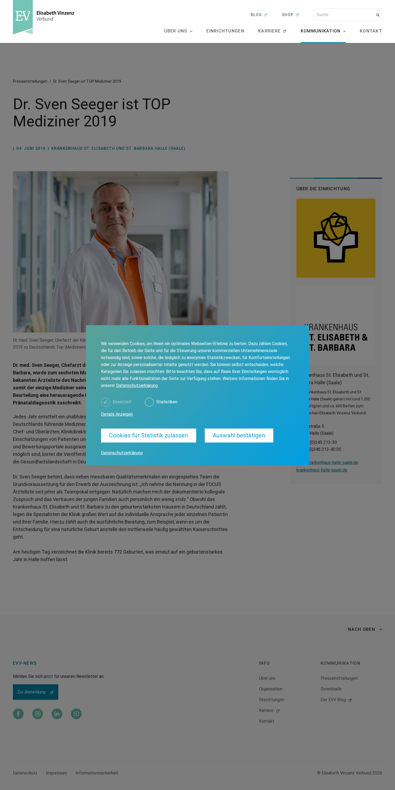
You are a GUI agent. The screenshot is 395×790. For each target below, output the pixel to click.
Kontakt (371, 31)
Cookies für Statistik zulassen (148, 435)
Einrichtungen (225, 31)
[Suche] (378, 15)
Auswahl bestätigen (239, 435)
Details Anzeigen (117, 414)
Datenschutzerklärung (137, 385)
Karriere (269, 31)
